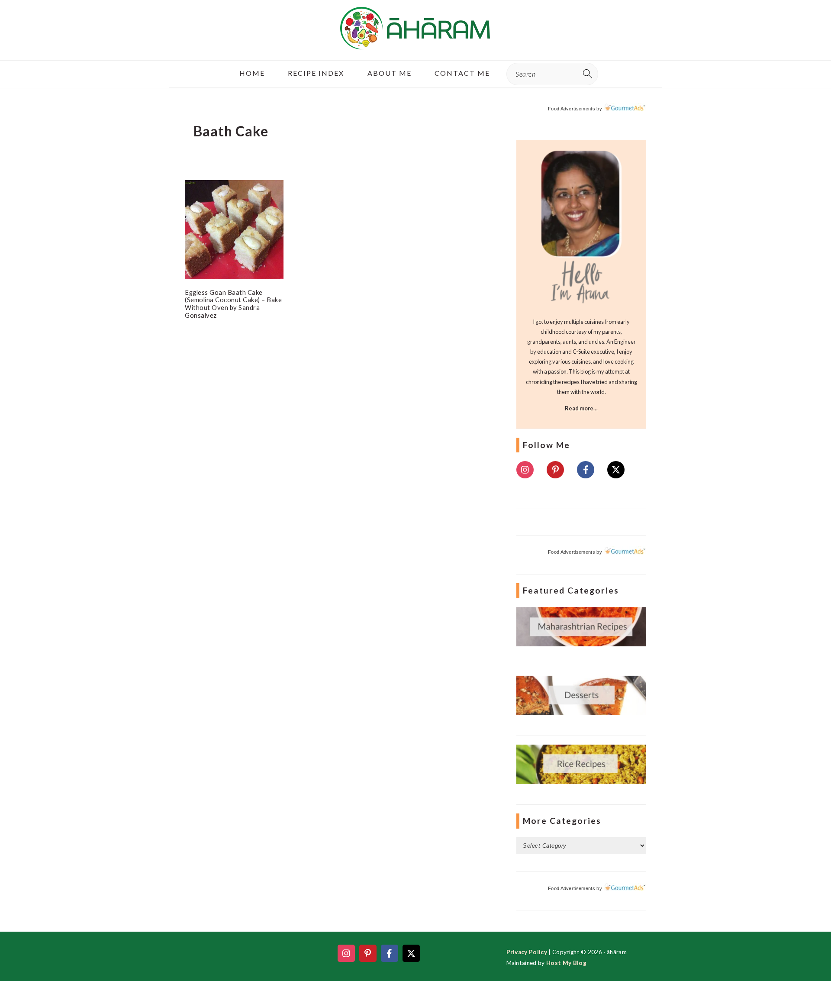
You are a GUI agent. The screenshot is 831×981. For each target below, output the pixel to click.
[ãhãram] (415, 41)
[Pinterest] (555, 469)
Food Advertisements (571, 108)
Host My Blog (566, 962)
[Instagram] (525, 469)
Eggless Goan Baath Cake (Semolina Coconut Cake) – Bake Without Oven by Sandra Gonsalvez (233, 303)
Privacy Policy (526, 952)
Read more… (581, 408)
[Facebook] (585, 469)
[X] (616, 469)
